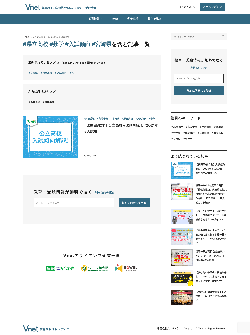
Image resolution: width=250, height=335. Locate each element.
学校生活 (132, 18)
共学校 (176, 132)
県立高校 (47, 72)
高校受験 (35, 101)
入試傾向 (61, 72)
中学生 (188, 138)
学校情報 (206, 126)
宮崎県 (34, 72)
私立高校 (190, 132)
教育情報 (94, 18)
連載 (115, 18)
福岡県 (219, 126)
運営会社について (168, 328)
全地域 (176, 138)
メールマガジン (212, 6)
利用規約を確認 (104, 192)
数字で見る (154, 18)
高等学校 (49, 101)
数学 (73, 72)
